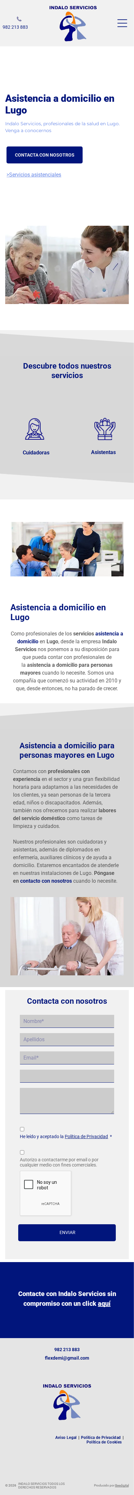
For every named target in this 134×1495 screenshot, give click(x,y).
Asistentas (103, 452)
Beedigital (122, 1485)
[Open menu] (122, 23)
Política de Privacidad (86, 1136)
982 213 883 (15, 27)
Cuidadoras (36, 453)
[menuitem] (66, 1437)
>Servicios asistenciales (34, 175)
